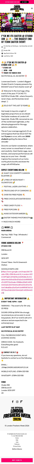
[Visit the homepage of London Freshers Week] (17, 8)
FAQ (17, 440)
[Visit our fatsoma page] (21, 402)
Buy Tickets (17, 460)
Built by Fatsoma (17, 449)
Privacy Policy (17, 446)
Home (17, 438)
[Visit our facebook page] (13, 402)
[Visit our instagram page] (17, 402)
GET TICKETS (24, 2)
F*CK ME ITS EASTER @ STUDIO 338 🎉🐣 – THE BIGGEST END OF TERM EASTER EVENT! (17, 39)
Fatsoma (17, 444)
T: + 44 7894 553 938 (17, 436)
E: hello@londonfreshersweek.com (17, 434)
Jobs (17, 442)
